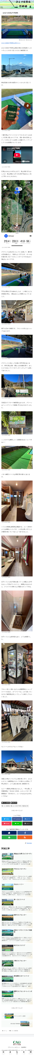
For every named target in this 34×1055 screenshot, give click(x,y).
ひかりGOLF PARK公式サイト (10, 43)
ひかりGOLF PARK (16, 806)
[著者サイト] (9, 833)
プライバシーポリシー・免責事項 (17, 1047)
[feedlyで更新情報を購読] (9, 837)
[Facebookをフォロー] (24, 833)
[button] (30, 502)
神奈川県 (14, 802)
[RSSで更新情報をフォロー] (24, 837)
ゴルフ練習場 (6, 802)
